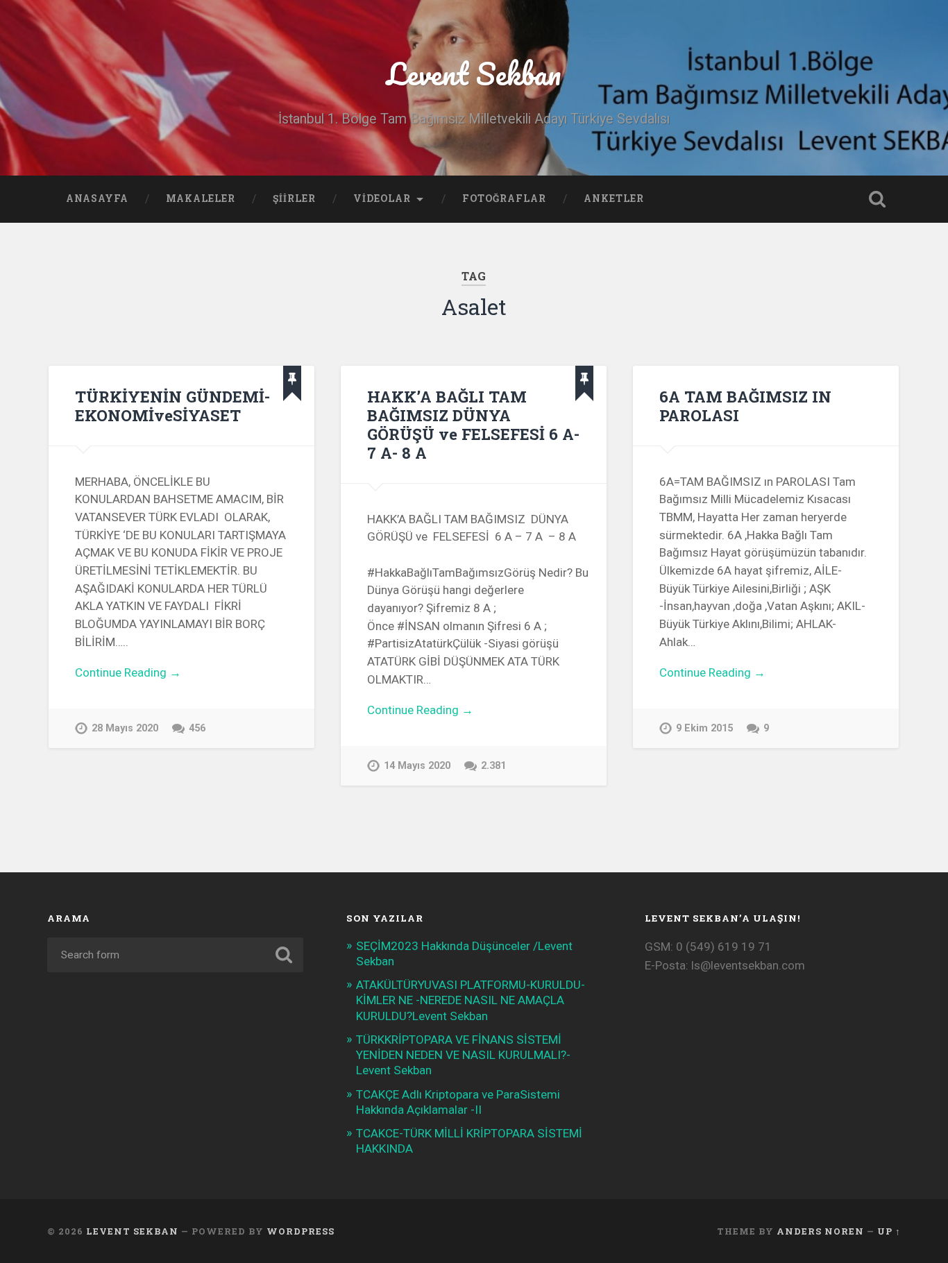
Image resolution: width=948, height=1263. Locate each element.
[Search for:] (175, 955)
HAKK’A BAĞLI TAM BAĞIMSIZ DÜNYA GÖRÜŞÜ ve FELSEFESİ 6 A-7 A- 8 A (473, 424)
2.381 (493, 766)
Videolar (382, 198)
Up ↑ (889, 1231)
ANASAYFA (97, 198)
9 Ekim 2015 (704, 728)
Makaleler (200, 198)
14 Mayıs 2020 (417, 766)
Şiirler (294, 198)
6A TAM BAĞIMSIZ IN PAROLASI (745, 405)
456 (197, 728)
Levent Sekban (474, 73)
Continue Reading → (128, 672)
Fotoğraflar (504, 198)
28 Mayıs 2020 (125, 728)
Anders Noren (820, 1231)
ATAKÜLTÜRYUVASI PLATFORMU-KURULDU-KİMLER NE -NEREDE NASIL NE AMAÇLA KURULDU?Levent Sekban (470, 1000)
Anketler (614, 198)
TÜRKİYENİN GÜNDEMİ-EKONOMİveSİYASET (172, 405)
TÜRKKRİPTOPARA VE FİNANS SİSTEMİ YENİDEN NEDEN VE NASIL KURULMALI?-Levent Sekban (463, 1055)
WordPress (300, 1231)
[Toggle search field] (877, 199)
